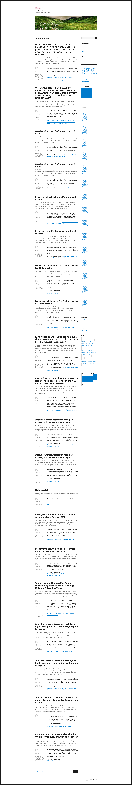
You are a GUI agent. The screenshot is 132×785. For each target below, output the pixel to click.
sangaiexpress (90, 361)
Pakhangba (41, 762)
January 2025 (84, 130)
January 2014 (84, 273)
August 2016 (84, 239)
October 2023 (84, 146)
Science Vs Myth (40, 615)
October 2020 (84, 185)
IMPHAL (85, 350)
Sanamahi (37, 763)
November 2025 (85, 119)
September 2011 (84, 303)
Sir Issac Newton (38, 616)
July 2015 (83, 253)
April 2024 (84, 140)
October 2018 (84, 211)
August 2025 (84, 122)
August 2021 (84, 174)
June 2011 (83, 306)
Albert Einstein (37, 607)
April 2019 (84, 205)
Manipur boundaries (38, 156)
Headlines (40, 287)
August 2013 (84, 278)
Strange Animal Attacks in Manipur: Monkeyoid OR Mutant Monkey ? (54, 421)
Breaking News (86, 341)
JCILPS (89, 350)
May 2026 (84, 113)
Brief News (92, 341)
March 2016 (84, 245)
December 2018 (84, 209)
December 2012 (84, 287)
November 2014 (84, 262)
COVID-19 (36, 287)
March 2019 (84, 206)
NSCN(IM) (36, 367)
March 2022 (84, 167)
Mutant (42, 446)
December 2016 (84, 235)
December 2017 (84, 222)
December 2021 (84, 170)
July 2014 (83, 266)
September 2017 (85, 225)
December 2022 (84, 157)
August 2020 (84, 187)
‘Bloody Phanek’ (40, 539)
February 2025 (84, 129)
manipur (41, 155)
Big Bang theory (41, 608)
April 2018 (84, 218)
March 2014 (84, 271)
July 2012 (83, 292)
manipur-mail (93, 352)
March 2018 (84, 219)
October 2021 (84, 172)
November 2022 (85, 158)
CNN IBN (83, 319)
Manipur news (89, 354)
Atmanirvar (37, 254)
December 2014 (84, 261)
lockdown (41, 288)
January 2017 (84, 234)
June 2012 (83, 293)
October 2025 (84, 120)
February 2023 (84, 155)
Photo (89, 359)
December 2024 (84, 131)
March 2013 (84, 284)
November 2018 (84, 210)
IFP (82, 350)
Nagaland (89, 356)
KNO (41, 365)
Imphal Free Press (85, 48)
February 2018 (84, 220)
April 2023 (84, 153)
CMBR (36, 609)
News (79, 9)
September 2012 (85, 290)
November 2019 (84, 197)
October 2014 (84, 263)
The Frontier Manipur (85, 51)
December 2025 (84, 118)
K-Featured (40, 154)
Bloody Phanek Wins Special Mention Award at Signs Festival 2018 (55, 515)
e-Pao (83, 320)
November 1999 (85, 312)
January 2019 (84, 208)
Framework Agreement (39, 363)
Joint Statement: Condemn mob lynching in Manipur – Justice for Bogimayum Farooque (56, 626)
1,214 (43, 771)
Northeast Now (84, 50)
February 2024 (84, 142)
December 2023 (84, 144)
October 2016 (84, 237)
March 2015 (84, 258)
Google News (84, 322)
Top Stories (83, 365)
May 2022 (83, 165)
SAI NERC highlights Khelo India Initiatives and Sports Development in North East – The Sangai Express (89, 80)
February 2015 (84, 259)
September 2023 (85, 147)
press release (41, 367)
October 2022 (84, 159)
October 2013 (84, 276)
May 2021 (83, 178)
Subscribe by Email (85, 60)
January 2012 (84, 299)
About (84, 9)
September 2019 (85, 199)
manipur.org (94, 9)
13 (89, 379)
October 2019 (84, 198)
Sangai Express (84, 330)
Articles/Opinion (91, 339)
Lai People (39, 759)
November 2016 (84, 236)
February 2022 (84, 168)
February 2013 (84, 285)
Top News (94, 363)
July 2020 (83, 188)
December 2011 (84, 300)
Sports (83, 363)
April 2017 (84, 231)
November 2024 (85, 132)
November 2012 (84, 288)
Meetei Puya (41, 760)
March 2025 (84, 128)
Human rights (93, 348)
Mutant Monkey (37, 447)
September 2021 (85, 173)
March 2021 (84, 180)
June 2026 (84, 112)
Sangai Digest (84, 361)
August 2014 (84, 265)
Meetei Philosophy (38, 614)
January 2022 (84, 169)
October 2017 (84, 224)
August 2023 (84, 148)
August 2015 (84, 252)
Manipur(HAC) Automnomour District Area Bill (39, 78)
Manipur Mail (84, 327)
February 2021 (84, 181)
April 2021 (84, 179)
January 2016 (84, 247)
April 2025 (84, 127)
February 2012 (84, 298)
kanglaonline (37, 75)
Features (87, 345)
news (86, 357)
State (91, 363)
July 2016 (83, 240)
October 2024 (84, 133)
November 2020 (85, 184)
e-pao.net (83, 45)
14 (91, 379)
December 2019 (84, 196)
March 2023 (84, 154)
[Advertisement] (87, 93)
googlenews (84, 348)
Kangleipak (42, 758)
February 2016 (84, 246)
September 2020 (85, 186)
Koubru (36, 759)
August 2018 (84, 213)
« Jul (84, 386)
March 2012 (84, 297)
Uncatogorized (40, 222)
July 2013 (83, 279)
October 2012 (84, 289)
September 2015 (85, 251)
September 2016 (85, 238)
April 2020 (84, 192)
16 (95, 379)
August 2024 (84, 135)
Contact (88, 9)
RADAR (42, 447)
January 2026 (84, 117)
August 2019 (84, 200)
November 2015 (84, 249)
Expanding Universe (38, 610)
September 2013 (85, 277)
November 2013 (84, 275)
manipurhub (84, 354)
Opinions (39, 79)
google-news (90, 347)
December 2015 (84, 248)
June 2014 (83, 267)
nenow (83, 357)
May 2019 (83, 204)
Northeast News (90, 357)
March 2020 (84, 193)
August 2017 (84, 226)
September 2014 (85, 264)
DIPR (83, 343)
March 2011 (84, 310)
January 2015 (84, 260)
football (91, 345)
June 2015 (83, 254)
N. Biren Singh (84, 356)
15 (93, 379)
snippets (94, 361)
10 (82, 379)
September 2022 (85, 160)
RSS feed (83, 59)
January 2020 (84, 195)
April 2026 (84, 114)
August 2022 (84, 161)
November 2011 (84, 301)
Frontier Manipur (85, 321)
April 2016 (84, 244)
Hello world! (41, 490)
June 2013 (83, 280)
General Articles (84, 347)
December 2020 (84, 183)
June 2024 (84, 138)
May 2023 (83, 152)
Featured (36, 154)
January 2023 (84, 156)
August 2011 (84, 304)
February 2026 (84, 116)
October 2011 (84, 302)
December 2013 (84, 274)
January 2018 (84, 221)
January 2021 (84, 182)
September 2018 (85, 212)
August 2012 (84, 291)
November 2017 (84, 223)
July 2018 (83, 214)
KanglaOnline (37, 72)
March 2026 (84, 115)
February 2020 (84, 194)
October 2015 (84, 250)
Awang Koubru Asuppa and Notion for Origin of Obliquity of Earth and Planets (56, 735)
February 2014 (84, 272)
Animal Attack (37, 441)
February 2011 (84, 311)
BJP (82, 341)
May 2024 (83, 139)
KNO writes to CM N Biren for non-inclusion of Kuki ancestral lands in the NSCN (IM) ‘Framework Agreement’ (56, 339)
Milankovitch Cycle (38, 761)
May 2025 (83, 126)
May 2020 (83, 191)
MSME (41, 221)
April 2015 (84, 257)
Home (75, 9)
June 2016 (84, 241)
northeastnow (84, 359)
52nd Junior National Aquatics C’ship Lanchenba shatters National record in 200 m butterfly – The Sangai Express (89, 77)
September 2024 (85, 134)
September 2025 (85, 121)
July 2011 (83, 305)
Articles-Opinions (38, 74)
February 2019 (84, 207)
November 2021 (84, 171)
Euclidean (39, 609)
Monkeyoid (39, 446)
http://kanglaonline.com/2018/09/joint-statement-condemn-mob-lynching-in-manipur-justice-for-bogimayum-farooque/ (62, 651)
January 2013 (84, 286)
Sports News (87, 363)
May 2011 (83, 307)
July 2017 (83, 227)
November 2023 (84, 145)
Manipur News (40, 11)
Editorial (89, 343)
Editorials (93, 343)
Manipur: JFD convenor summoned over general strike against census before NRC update (89, 71)
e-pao (86, 343)
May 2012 (83, 294)
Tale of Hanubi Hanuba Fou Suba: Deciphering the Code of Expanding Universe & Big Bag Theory (54, 585)
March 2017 (84, 232)
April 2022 (84, 166)
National (93, 356)
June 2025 (84, 125)
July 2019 (83, 201)
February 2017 (84, 233)
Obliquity (36, 762)
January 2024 (84, 143)
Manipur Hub (84, 326)
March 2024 (84, 141)
